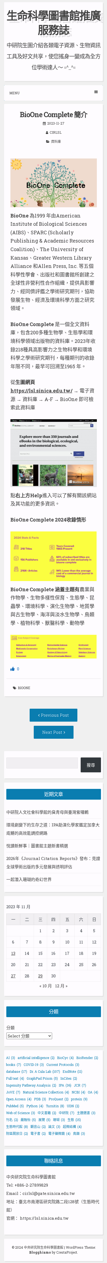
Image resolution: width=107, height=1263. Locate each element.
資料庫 (56, 141)
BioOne (24, 688)
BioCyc (65, 1057)
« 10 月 (46, 985)
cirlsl (55, 132)
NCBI (78, 1092)
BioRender (87, 1057)
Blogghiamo (40, 1252)
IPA (65, 1085)
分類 (10, 1027)
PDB (40, 1099)
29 (40, 976)
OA (93, 1092)
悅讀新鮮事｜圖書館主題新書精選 (37, 845)
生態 (74, 1119)
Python (34, 1106)
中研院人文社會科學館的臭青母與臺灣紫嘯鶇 (47, 812)
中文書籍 (47, 1113)
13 (13, 953)
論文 (54, 1126)
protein (79, 1099)
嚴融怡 (28, 1119)
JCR (80, 1085)
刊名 (12, 1119)
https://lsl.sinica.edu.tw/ (41, 390)
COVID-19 (34, 1064)
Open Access (19, 1099)
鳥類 (79, 1133)
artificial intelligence (36, 1057)
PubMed (15, 1106)
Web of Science (20, 1113)
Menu (14, 93)
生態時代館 (17, 1126)
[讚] (13, 668)
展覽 (44, 1119)
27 (13, 976)
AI (10, 1057)
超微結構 (72, 1126)
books (13, 1064)
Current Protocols (62, 1064)
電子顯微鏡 (59, 1133)
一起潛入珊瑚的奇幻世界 (29, 879)
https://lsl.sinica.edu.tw (44, 1218)
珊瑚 (59, 1119)
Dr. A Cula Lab (45, 1071)
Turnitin (55, 1106)
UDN (73, 1106)
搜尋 (91, 765)
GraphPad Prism (42, 1078)
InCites (68, 1078)
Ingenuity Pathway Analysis (31, 1085)
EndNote (72, 1071)
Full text (15, 1078)
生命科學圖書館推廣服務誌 (53, 22)
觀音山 (38, 1126)
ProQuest (59, 1099)
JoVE (13, 1092)
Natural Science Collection (46, 1092)
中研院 (66, 1113)
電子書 (38, 1133)
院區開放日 (17, 1133)
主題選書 (86, 1113)
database (16, 1071)
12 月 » (61, 985)
